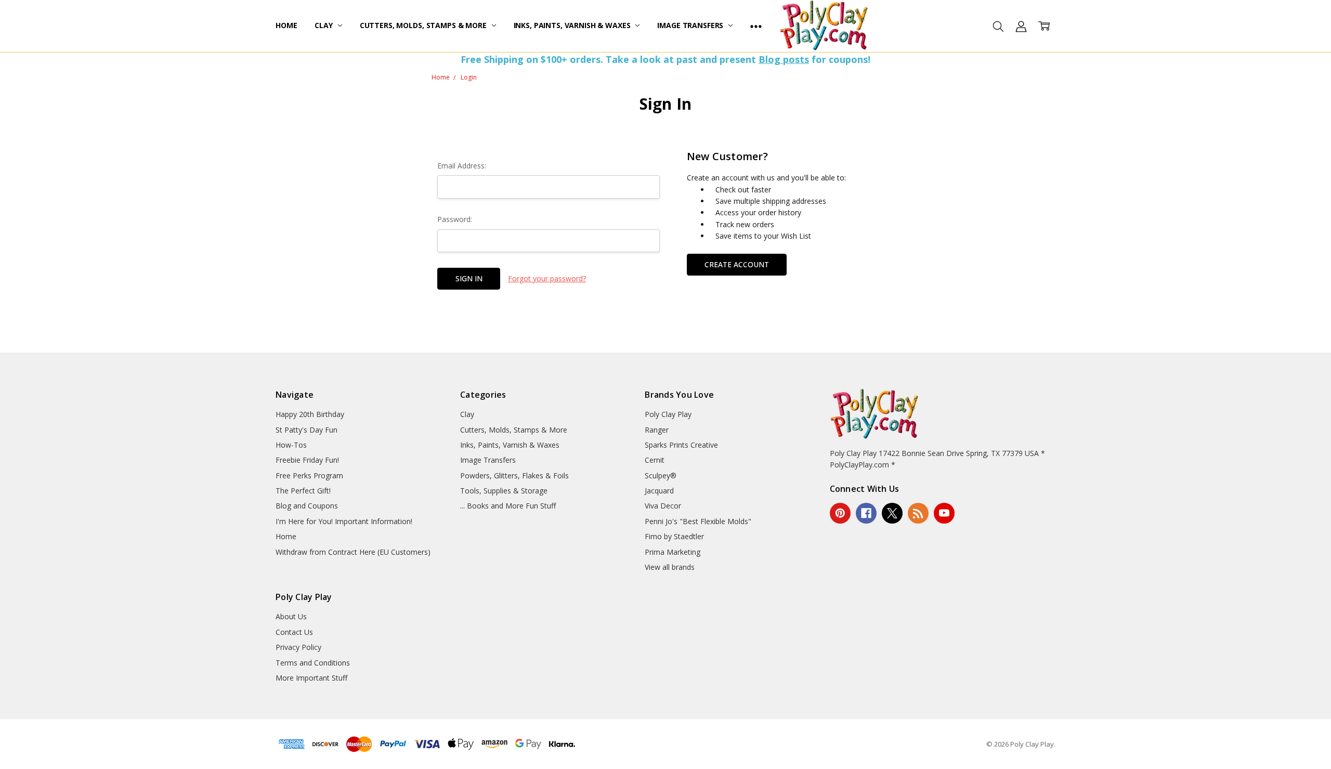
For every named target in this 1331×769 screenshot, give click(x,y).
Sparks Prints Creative (681, 445)
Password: (454, 219)
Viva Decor (663, 506)
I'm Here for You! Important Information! (344, 521)
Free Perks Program (309, 475)
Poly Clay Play (668, 414)
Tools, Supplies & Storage (503, 491)
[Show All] (756, 26)
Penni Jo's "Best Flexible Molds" (698, 521)
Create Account (736, 264)
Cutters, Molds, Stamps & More (424, 25)
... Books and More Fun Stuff (508, 506)
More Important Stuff (311, 678)
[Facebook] (866, 513)
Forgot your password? (547, 278)
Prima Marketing (672, 552)
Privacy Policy (298, 647)
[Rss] (918, 513)
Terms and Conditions (313, 663)
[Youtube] (944, 513)
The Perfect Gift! (303, 491)
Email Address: (461, 166)
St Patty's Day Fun (306, 430)
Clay (324, 25)
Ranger (657, 430)
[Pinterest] (840, 513)
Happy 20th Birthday (310, 414)
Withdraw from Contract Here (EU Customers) (353, 552)
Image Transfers (691, 25)
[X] (892, 513)
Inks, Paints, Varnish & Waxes (573, 25)
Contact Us (294, 632)
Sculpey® (660, 475)
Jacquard (659, 491)
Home (286, 25)
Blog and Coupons (307, 506)
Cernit (654, 460)
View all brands (670, 567)
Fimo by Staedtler (674, 536)
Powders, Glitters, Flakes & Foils (514, 475)
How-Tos (291, 445)
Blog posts (784, 59)
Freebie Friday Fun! (307, 460)
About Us (291, 616)
